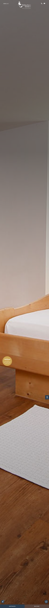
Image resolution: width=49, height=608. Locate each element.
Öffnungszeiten (47, 397)
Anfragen (12, 606)
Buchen (36, 606)
